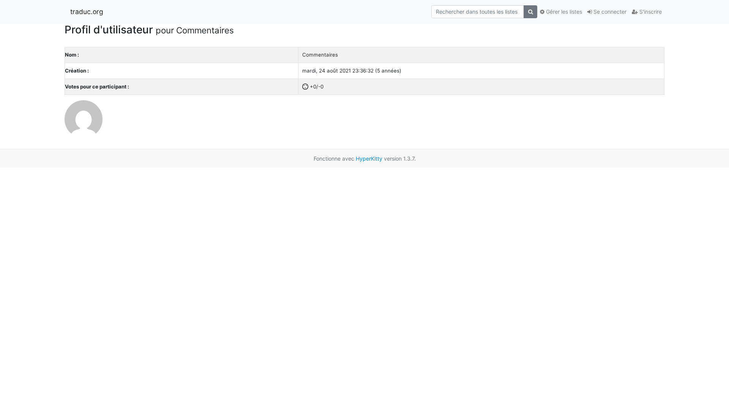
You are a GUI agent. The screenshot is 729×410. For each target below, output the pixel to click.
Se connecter (609, 11)
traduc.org (86, 12)
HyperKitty (369, 158)
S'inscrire (650, 11)
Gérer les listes (563, 11)
